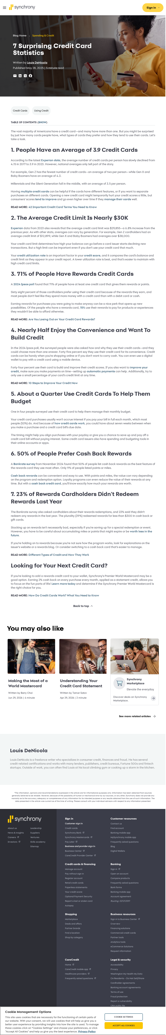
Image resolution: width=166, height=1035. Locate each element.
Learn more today (62, 583)
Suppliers (35, 832)
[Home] (22, 7)
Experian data (49, 160)
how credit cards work (68, 423)
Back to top (80, 606)
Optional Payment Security (78, 896)
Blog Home (19, 35)
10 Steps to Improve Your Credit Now (52, 383)
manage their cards (116, 199)
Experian (16, 228)
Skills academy (37, 841)
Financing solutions (119, 928)
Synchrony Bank (73, 832)
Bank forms (115, 887)
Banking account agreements (124, 987)
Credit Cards (20, 110)
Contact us (115, 823)
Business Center (73, 850)
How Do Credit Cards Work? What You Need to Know (62, 595)
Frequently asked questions (123, 841)
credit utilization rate (30, 255)
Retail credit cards (74, 882)
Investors (12, 841)
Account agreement (119, 896)
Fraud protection (117, 996)
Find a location (72, 932)
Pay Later (69, 841)
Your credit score (73, 891)
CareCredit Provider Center (79, 855)
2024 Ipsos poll (22, 284)
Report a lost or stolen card (78, 900)
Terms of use (115, 991)
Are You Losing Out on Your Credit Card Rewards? (60, 319)
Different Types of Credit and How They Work (57, 554)
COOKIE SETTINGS (121, 1015)
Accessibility (115, 964)
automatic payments (100, 371)
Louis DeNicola (37, 62)
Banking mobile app (119, 832)
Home (68, 964)
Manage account (73, 869)
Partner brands (72, 928)
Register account (74, 878)
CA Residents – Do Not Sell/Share (126, 978)
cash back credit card (45, 483)
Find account (116, 828)
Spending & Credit (43, 35)
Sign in (112, 869)
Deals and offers (73, 923)
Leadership (36, 828)
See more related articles (132, 716)
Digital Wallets (116, 850)
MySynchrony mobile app (122, 837)
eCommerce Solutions (120, 946)
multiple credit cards (34, 191)
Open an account (118, 873)
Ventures (34, 837)
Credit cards (71, 828)
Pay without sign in (74, 873)
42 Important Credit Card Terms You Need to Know (61, 207)
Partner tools (116, 937)
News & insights (16, 832)
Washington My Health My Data (125, 973)
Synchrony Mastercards (77, 837)
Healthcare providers (76, 973)
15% (81, 307)
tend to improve (44, 199)
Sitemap (34, 846)
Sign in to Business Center (122, 919)
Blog (111, 846)
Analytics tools (116, 941)
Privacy (113, 969)
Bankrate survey (23, 463)
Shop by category (74, 937)
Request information (119, 951)
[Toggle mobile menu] (4, 7)
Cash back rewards (23, 475)
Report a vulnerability (120, 1001)
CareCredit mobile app (76, 969)
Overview (114, 923)
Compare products (119, 878)
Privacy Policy (28, 1031)
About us (12, 828)
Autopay (69, 905)
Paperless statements (76, 887)
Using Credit (41, 110)
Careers (12, 837)
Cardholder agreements (121, 982)
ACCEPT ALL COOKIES (122, 1023)
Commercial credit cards (122, 932)
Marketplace (71, 919)
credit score (91, 255)
